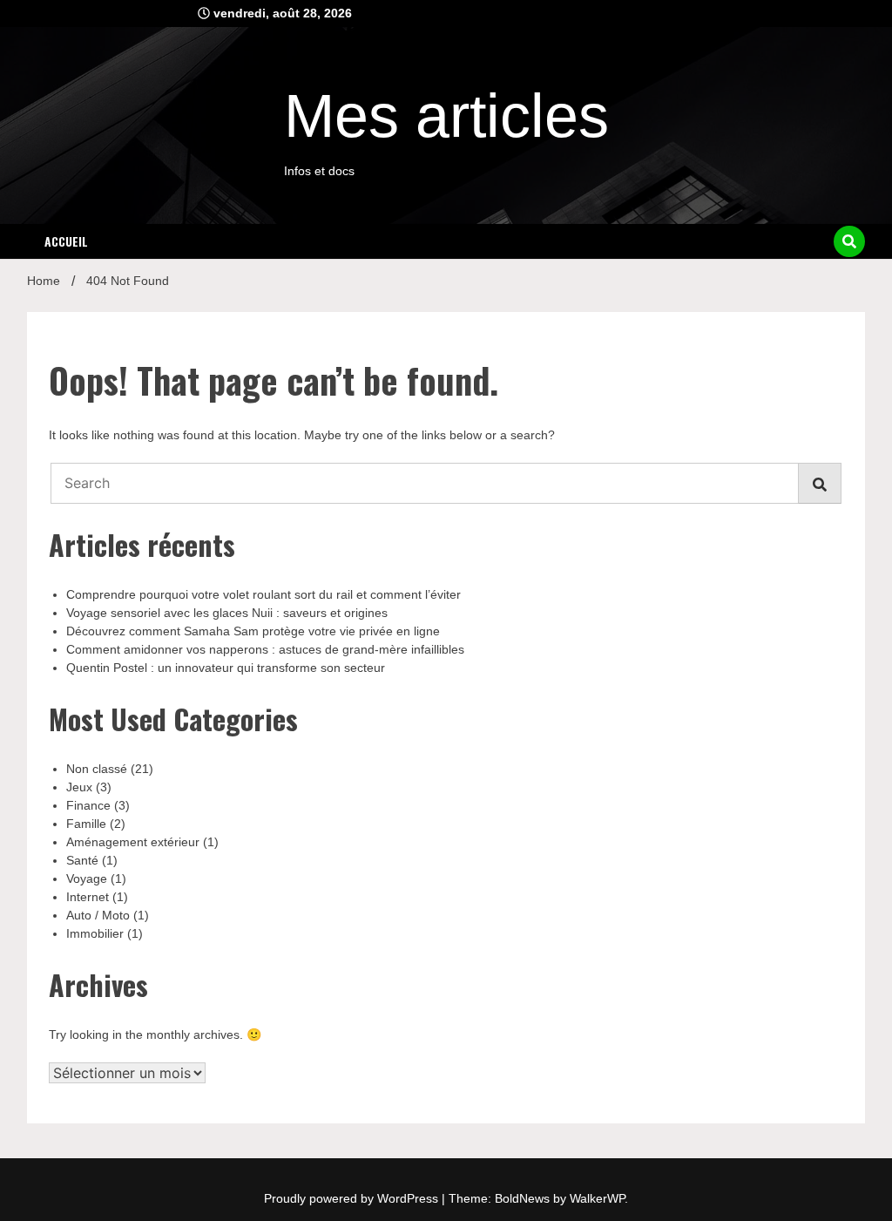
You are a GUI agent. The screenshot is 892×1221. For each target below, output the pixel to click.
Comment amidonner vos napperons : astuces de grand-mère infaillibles (265, 649)
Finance (88, 805)
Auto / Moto (98, 915)
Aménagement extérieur (132, 842)
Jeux (79, 787)
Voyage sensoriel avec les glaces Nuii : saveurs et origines (227, 613)
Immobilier (95, 933)
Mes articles (446, 116)
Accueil (66, 241)
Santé (82, 860)
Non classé (96, 769)
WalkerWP (597, 1198)
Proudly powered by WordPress (353, 1198)
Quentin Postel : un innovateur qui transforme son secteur (225, 668)
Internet (87, 897)
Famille (86, 824)
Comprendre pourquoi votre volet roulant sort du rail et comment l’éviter (263, 594)
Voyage (86, 878)
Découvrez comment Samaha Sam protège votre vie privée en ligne (253, 631)
